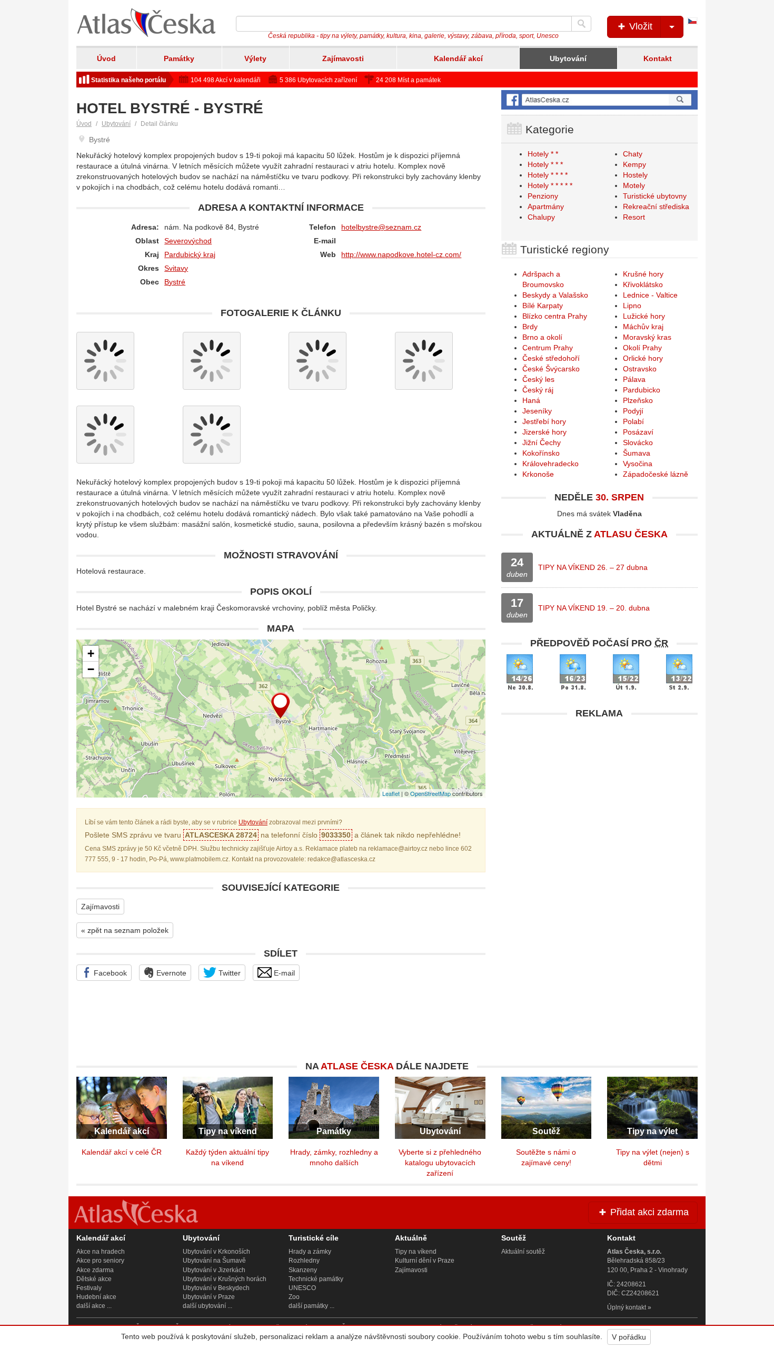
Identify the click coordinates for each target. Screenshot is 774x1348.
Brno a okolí (542, 337)
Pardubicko (641, 390)
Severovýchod (188, 241)
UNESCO (302, 1288)
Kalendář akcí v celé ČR (122, 1152)
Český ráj (537, 390)
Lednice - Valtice (650, 295)
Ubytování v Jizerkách (214, 1270)
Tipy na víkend (415, 1251)
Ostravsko (640, 369)
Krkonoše (538, 474)
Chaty (632, 154)
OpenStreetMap (430, 793)
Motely (634, 185)
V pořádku (629, 1337)
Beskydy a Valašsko (555, 295)
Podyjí (633, 411)
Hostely (635, 175)
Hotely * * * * (548, 175)
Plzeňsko (638, 400)
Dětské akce (94, 1279)
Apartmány (546, 206)
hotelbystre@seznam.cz (381, 227)
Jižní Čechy (541, 442)
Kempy (634, 164)
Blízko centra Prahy (554, 316)
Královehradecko (550, 463)
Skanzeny (303, 1270)
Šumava (636, 453)
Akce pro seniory (100, 1260)
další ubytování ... (207, 1306)
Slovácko (638, 442)
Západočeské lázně (655, 474)
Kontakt (657, 58)
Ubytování (568, 58)
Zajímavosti (343, 58)
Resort (634, 217)
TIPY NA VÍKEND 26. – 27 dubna (593, 567)
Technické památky (316, 1279)
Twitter (228, 973)
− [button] (90, 669)
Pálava (634, 379)
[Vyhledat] (581, 24)
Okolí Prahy (642, 347)
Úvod (106, 58)
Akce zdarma (95, 1270)
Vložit (639, 26)
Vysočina (637, 463)
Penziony (543, 196)
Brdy (530, 326)
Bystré (174, 282)
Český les (538, 379)
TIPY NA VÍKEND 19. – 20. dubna (594, 608)
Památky (179, 58)
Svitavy (176, 268)
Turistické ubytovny (655, 196)
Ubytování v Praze (209, 1297)
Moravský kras (647, 337)
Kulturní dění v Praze (424, 1260)
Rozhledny (304, 1260)
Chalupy (541, 217)
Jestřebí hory (544, 421)
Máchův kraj (643, 326)
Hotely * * (543, 154)
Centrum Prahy (547, 347)
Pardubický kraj (189, 254)
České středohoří (551, 358)
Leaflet (391, 793)
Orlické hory (643, 358)
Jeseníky (537, 411)
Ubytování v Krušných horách (224, 1279)
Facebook (109, 973)
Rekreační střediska (656, 206)
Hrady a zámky (310, 1251)
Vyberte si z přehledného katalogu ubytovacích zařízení (440, 1162)
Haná (531, 400)
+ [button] (90, 653)
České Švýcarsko (551, 369)
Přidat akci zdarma (648, 1212)
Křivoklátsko (643, 284)
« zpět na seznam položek (124, 930)
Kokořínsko (541, 453)
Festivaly (89, 1288)
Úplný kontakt (626, 1307)
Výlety (255, 58)
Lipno (632, 305)
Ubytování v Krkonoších (216, 1251)
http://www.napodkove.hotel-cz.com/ (401, 254)
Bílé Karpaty (542, 305)
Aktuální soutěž (523, 1251)
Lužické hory (644, 316)
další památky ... (311, 1306)
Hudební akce (96, 1297)
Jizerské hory (544, 432)
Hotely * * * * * (550, 185)
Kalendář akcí (458, 58)
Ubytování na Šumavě (214, 1260)
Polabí (633, 421)
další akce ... (94, 1306)
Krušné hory (643, 274)
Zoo (294, 1297)
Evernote (170, 973)
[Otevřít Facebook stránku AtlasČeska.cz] (599, 100)
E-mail (283, 973)
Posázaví (638, 432)
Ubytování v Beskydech (216, 1288)
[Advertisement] (599, 798)
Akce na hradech (100, 1251)
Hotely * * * (545, 164)
